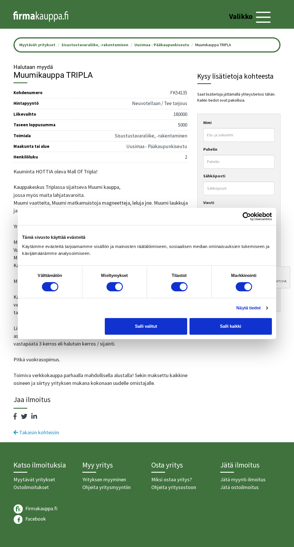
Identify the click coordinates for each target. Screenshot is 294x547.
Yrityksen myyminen (104, 479)
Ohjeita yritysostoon (173, 487)
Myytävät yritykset (34, 479)
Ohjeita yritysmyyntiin (106, 487)
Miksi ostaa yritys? (171, 479)
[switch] (115, 286)
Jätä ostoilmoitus (239, 487)
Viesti (208, 202)
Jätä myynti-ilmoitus (243, 479)
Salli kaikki (230, 326)
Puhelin (210, 149)
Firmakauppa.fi (40, 508)
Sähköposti (214, 176)
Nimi (207, 122)
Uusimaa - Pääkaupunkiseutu (161, 44)
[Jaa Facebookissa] (15, 416)
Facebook (35, 519)
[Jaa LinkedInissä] (34, 416)
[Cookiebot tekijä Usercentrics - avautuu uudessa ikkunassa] (247, 216)
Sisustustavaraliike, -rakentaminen (94, 44)
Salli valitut (146, 326)
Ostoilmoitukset (31, 487)
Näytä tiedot (248, 307)
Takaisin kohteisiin (38, 432)
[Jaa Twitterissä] (24, 416)
